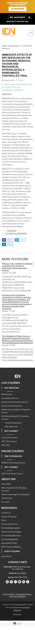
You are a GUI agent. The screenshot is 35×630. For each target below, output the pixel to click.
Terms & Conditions (17, 596)
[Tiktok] (27, 581)
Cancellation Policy (23, 594)
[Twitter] (11, 581)
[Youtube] (19, 581)
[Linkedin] (23, 581)
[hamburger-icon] (31, 33)
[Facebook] (7, 581)
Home (4, 46)
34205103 (11, 230)
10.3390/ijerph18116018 (16, 233)
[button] (29, 17)
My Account (14, 46)
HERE (23, 573)
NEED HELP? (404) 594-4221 (17, 21)
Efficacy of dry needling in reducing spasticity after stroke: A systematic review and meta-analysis (17, 267)
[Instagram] (15, 581)
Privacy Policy (8, 594)
